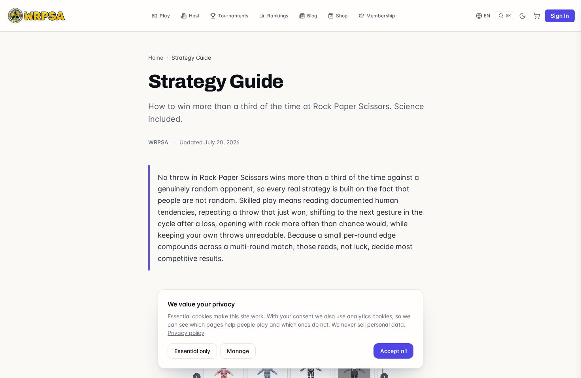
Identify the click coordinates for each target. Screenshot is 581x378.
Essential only (192, 351)
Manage (238, 351)
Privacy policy (186, 332)
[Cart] (537, 16)
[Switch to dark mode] (522, 16)
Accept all (393, 351)
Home (155, 57)
